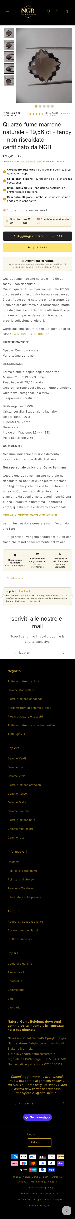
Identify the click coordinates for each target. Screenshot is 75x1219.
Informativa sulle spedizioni (33, 1199)
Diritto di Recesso (20, 939)
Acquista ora (37, 247)
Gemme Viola (17, 776)
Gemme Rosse (17, 793)
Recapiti (57, 1199)
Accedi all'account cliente (25, 921)
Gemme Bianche (19, 811)
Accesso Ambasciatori (23, 930)
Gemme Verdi (17, 758)
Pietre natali (16, 972)
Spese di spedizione (31, 161)
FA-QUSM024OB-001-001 (31, 334)
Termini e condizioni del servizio (39, 1193)
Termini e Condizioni (21, 888)
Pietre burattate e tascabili (26, 716)
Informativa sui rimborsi (44, 1181)
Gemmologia (16, 989)
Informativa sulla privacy (24, 897)
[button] (7, 11)
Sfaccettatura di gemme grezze (29, 707)
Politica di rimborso (21, 879)
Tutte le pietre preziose (23, 681)
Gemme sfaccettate (21, 690)
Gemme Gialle (17, 802)
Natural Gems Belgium (35, 1176)
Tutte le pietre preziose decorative (31, 725)
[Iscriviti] (63, 652)
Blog (11, 998)
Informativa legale (39, 1205)
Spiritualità (15, 981)
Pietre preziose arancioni (25, 784)
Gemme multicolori (20, 828)
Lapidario (14, 1007)
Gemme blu (15, 767)
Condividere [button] (15, 578)
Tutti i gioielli (16, 734)
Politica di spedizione (22, 870)
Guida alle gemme (20, 963)
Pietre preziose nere (21, 819)
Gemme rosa (16, 837)
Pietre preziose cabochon (25, 698)
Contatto (14, 862)
